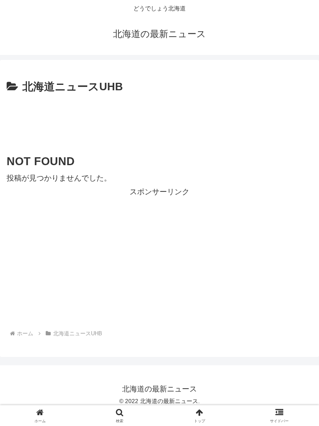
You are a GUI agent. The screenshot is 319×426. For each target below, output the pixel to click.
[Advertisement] (159, 119)
